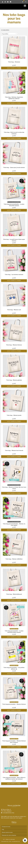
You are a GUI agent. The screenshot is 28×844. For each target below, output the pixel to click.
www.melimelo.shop (5, 841)
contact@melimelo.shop (8, 812)
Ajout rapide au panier (14, 68)
